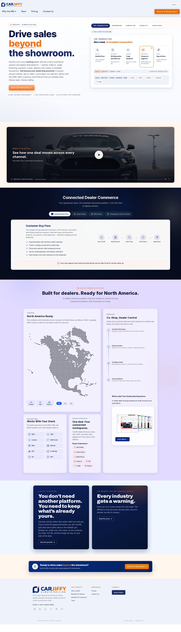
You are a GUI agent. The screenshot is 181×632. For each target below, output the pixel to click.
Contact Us (48, 11)
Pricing (34, 11)
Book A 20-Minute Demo (167, 11)
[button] (90, 155)
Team (23, 11)
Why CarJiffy (8, 11)
